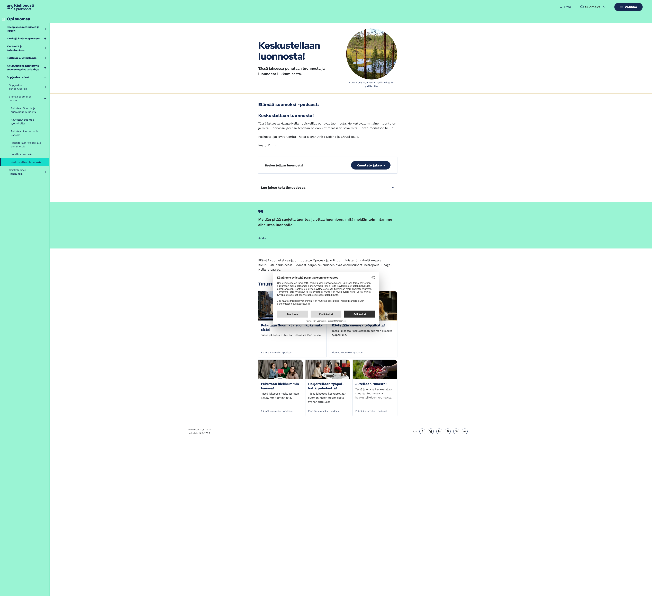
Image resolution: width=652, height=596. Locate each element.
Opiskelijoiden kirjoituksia (17, 171)
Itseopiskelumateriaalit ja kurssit (23, 28)
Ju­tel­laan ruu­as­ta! (371, 384)
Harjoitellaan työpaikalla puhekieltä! (26, 144)
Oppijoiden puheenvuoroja (18, 87)
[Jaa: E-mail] (456, 431)
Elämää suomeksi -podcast (21, 98)
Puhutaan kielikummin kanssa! (25, 133)
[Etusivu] (20, 7)
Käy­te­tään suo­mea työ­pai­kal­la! (358, 325)
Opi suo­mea (18, 19)
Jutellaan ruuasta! (22, 154)
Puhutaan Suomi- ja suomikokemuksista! (24, 110)
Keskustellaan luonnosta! (26, 162)
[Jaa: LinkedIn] (439, 431)
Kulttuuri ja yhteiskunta (22, 57)
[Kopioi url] (465, 431)
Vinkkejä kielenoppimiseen (23, 38)
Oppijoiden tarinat (18, 77)
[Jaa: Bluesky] (431, 431)
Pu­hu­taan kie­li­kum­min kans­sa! (280, 386)
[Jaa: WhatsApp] (448, 431)
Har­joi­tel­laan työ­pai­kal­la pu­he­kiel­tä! (326, 386)
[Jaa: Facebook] (422, 431)
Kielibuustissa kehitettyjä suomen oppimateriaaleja (23, 67)
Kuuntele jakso (370, 165)
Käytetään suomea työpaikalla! (22, 121)
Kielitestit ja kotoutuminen (15, 48)
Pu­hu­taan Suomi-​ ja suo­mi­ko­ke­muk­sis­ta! (292, 327)
